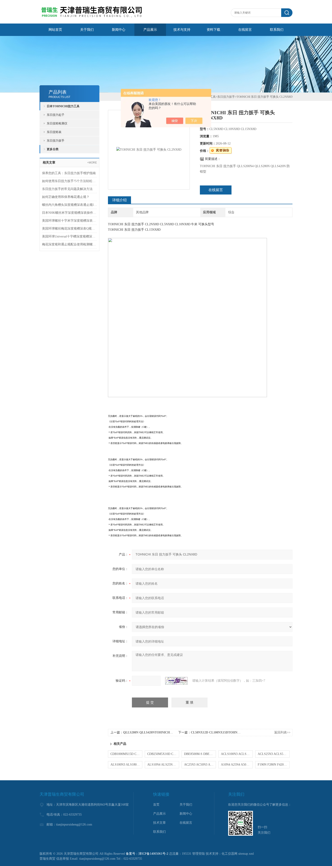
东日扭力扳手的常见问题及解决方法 (67, 189)
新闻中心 (118, 29)
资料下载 (213, 29)
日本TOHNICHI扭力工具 (63, 106)
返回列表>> (282, 732)
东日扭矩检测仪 (57, 123)
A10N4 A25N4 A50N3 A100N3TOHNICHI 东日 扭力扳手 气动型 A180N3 (237, 764)
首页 (156, 804)
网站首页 (55, 29)
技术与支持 (181, 29)
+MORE (92, 162)
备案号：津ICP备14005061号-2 (147, 853)
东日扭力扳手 (55, 140)
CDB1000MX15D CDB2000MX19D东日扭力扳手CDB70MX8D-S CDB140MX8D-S (126, 754)
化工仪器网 (229, 853)
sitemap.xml (246, 853)
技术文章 (159, 822)
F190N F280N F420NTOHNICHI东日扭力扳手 (274, 764)
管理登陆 (198, 853)
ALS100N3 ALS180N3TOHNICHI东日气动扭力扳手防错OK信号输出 (126, 764)
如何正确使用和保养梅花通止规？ (65, 197)
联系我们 (276, 29)
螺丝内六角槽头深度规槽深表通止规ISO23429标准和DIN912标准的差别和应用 (69, 204)
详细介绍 (119, 200)
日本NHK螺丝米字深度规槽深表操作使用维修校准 (69, 212)
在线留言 (245, 29)
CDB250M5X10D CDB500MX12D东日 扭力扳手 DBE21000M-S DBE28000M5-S (163, 754)
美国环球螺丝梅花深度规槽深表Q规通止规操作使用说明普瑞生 (69, 228)
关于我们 (87, 29)
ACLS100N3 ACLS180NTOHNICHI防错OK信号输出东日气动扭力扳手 (237, 754)
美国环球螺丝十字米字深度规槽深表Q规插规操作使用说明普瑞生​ (69, 220)
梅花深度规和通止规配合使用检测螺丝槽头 (69, 244)
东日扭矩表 (54, 132)
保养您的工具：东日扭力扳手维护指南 (69, 173)
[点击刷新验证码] (176, 681)
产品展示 (150, 29)
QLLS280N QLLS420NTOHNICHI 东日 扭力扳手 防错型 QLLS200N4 (171, 732)
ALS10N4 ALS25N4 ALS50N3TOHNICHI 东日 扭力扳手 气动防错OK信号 (163, 764)
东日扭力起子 (55, 114)
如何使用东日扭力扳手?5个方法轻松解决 (69, 181)
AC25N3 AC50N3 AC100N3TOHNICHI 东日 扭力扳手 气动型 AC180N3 (200, 764)
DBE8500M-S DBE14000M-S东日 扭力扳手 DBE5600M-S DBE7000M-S (200, 754)
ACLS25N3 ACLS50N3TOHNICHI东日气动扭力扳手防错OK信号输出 (274, 754)
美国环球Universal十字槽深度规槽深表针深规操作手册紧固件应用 (69, 236)
